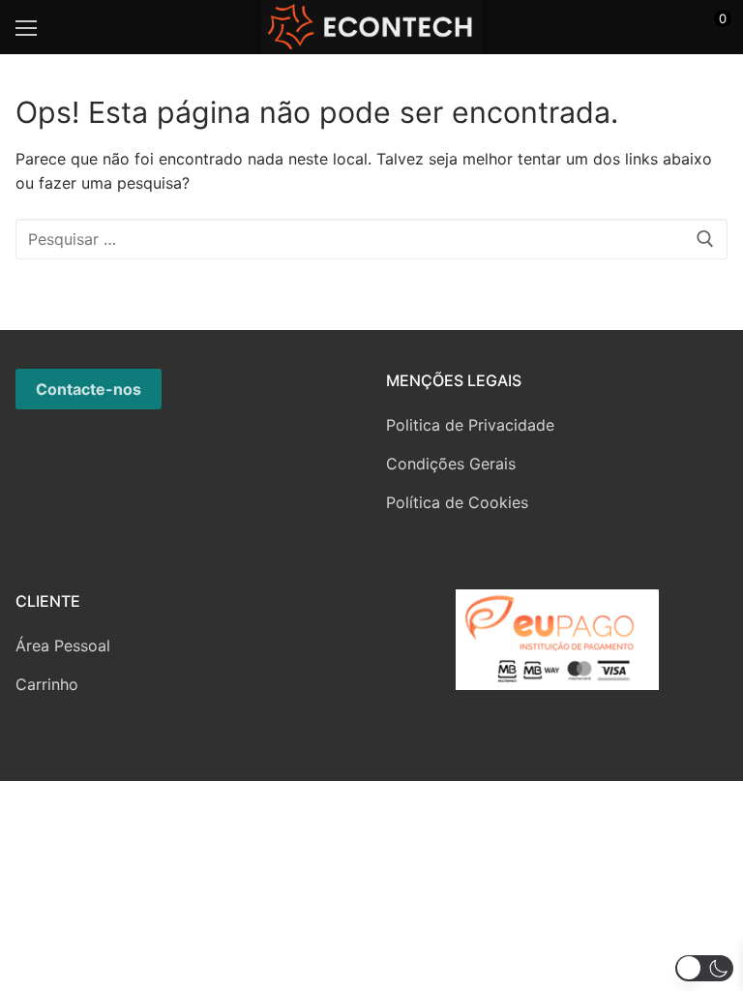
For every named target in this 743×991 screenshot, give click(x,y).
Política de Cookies (457, 502)
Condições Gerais (451, 463)
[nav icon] (26, 27)
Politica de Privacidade (470, 425)
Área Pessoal (62, 645)
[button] (704, 968)
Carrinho (46, 684)
